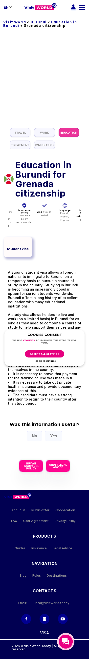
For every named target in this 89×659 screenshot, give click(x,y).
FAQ (14, 520)
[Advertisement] (44, 81)
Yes (53, 435)
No (34, 435)
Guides (20, 548)
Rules (36, 575)
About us (18, 510)
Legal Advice (62, 548)
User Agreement (36, 520)
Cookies (29, 340)
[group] (20, 132)
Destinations (57, 575)
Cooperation (65, 510)
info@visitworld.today (52, 603)
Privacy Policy (65, 520)
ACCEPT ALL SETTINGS (44, 354)
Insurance (39, 548)
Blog (23, 575)
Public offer (40, 510)
